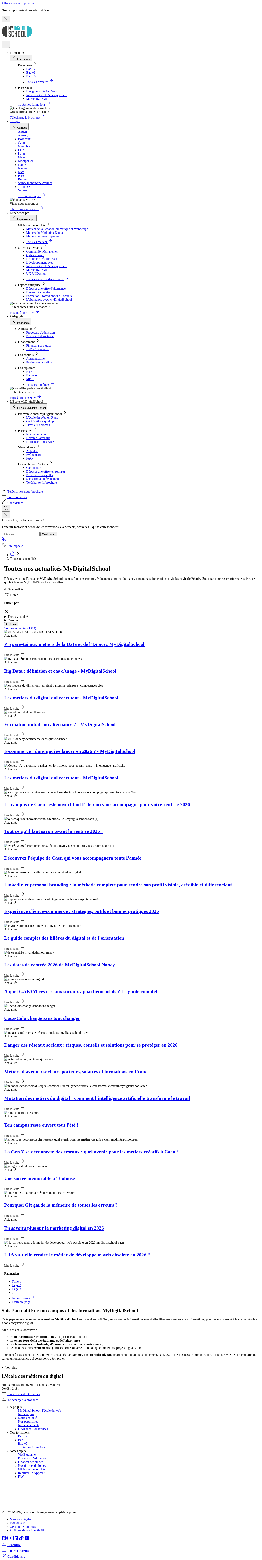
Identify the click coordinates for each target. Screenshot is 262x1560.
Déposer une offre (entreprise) (45, 471)
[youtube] (27, 1539)
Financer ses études (38, 345)
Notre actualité (27, 1418)
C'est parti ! (48, 534)
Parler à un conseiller (39, 475)
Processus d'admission (40, 332)
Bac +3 (31, 72)
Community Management (42, 251)
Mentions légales (21, 1519)
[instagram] (10, 1539)
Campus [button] (13, 620)
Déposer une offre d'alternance (46, 288)
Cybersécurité (35, 255)
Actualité (32, 451)
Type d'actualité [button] (18, 616)
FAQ (29, 458)
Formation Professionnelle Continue (49, 296)
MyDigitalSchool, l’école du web (39, 1410)
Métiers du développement (43, 236)
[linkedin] (16, 1539)
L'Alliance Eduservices (33, 1429)
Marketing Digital (37, 98)
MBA (30, 379)
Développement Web (39, 262)
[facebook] (4, 1539)
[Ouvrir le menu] (6, 44)
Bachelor (32, 375)
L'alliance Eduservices (40, 441)
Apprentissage (35, 358)
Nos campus (26, 1414)
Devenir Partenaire (38, 292)
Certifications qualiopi (40, 421)
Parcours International (40, 336)
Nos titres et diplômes (32, 1465)
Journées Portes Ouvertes (23, 1394)
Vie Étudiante (27, 1454)
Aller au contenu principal (18, 3)
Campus (15, 121)
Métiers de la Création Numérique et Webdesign (57, 229)
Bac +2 (31, 69)
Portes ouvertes (17, 497)
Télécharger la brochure (41, 482)
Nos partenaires (36, 434)
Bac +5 (31, 76)
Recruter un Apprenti (31, 1473)
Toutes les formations (31, 1447)
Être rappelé (15, 546)
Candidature (15, 503)
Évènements (34, 454)
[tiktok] (22, 1539)
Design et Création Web (41, 91)
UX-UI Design (36, 273)
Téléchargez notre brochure (25, 491)
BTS (29, 371)
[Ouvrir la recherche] (6, 508)
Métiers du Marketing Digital (45, 232)
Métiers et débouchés (31, 1469)
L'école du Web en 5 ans (42, 417)
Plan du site (17, 1523)
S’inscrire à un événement (43, 479)
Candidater (33, 468)
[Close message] (6, 19)
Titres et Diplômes (38, 425)
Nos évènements (28, 1425)
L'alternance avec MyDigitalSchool (49, 299)
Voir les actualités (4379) (20, 628)
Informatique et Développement (46, 95)
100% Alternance (37, 349)
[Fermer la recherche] (6, 515)
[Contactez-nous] (4, 540)
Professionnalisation (39, 362)
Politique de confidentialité (27, 1530)
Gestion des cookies (23, 1526)
